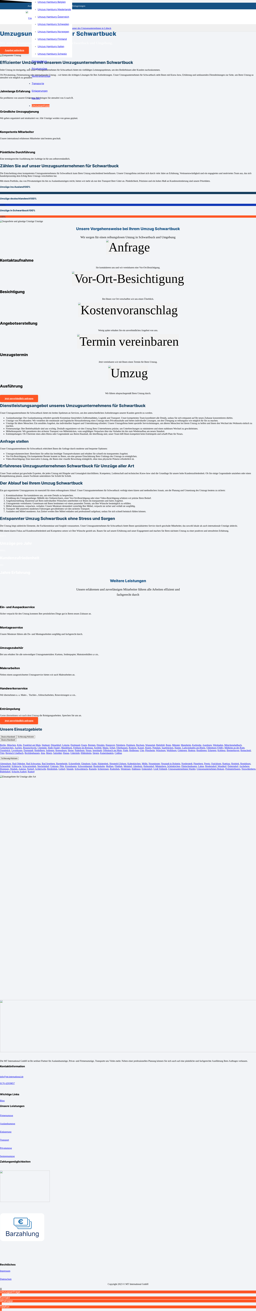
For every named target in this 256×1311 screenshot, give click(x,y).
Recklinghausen (32, 753)
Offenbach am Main (112, 750)
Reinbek (235, 763)
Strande (69, 769)
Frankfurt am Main (32, 745)
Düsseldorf (56, 745)
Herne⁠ (71, 750)
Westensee (126, 769)
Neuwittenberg (248, 769)
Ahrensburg (5, 763)
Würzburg (160, 750)
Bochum (140, 745)
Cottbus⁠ (118, 753)
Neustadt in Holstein (170, 763)
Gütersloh (75, 753)
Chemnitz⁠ (42, 747)
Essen (84, 745)
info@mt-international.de (11, 1076)
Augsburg (207, 745)
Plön (62, 766)
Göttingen (182, 750)
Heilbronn (134, 750)
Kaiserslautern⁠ (106, 753)
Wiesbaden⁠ (218, 745)
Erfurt (112, 747)
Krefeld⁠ (97, 747)
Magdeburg (66, 747)
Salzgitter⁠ (57, 753)
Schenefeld (5, 766)
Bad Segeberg (48, 763)
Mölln (144, 763)
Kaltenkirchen (134, 763)
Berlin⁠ (3, 745)
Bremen (91, 745)
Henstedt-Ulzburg (117, 763)
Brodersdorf (210, 766)
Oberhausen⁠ (122, 747)
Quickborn (216, 763)
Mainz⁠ (105, 747)
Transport (4, 1140)
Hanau (66, 753)
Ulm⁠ (142, 750)
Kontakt (5, 1297)
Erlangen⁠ (212, 750)
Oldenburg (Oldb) (214, 747)
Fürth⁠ (125, 750)
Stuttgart (46, 745)
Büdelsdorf (5, 771)
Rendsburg (245, 763)
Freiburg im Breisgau (83, 747)
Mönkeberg (160, 766)
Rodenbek (115, 769)
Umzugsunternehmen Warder (181, 769)
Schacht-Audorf (19, 771)
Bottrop (191, 750)
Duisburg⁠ (130, 745)
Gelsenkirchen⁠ (6, 747)
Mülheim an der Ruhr (234, 747)
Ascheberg (244, 766)
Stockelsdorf (43, 766)
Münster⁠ (176, 745)
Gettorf (62, 769)
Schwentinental (85, 766)
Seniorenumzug (7, 1156)
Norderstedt (186, 763)
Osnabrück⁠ (5, 750)
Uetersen (54, 766)
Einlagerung (5, 1132)
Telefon (4, 1306)
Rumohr (92, 769)
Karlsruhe (196, 745)
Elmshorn (85, 763)
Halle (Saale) (54, 747)
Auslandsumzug (7, 1123)
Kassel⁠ (141, 747)
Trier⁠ (2, 753)
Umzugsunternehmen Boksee (210, 769)
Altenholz (137, 766)
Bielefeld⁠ (160, 745)
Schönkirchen (173, 766)
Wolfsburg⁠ (171, 750)
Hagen (148, 747)
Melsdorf (128, 766)
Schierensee (103, 769)
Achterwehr (40, 769)
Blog (2, 1100)
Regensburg (61, 750)
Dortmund (75, 745)
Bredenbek (52, 769)
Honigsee (4, 769)
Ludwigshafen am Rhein (193, 747)
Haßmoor (136, 769)
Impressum (5, 1271)
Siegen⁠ (96, 753)
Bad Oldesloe (18, 763)
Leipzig (65, 745)
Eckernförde (74, 763)
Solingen (50, 750)
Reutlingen (201, 750)
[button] (1, 1289)
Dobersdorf (233, 766)
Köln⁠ (19, 745)
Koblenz (221, 750)
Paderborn (79, 750)
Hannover (110, 745)
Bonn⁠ (168, 745)
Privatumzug (6, 1148)
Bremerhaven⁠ (233, 750)
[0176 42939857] (128, 1080)
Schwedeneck (81, 769)
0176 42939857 (7, 1083)
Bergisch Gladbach (14, 753)
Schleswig (16, 766)
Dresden (100, 745)
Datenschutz (6, 1279)
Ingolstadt (97, 750)
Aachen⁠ (18, 747)
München (11, 745)
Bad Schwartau (33, 763)
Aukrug (22, 769)
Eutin (94, 763)
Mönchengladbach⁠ (233, 745)
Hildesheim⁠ (86, 753)
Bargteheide (61, 763)
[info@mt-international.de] (128, 1073)
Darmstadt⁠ (28, 750)
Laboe (201, 766)
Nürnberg (120, 745)
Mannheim (186, 745)
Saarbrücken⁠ (167, 747)
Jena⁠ (43, 753)
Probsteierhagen (232, 769)
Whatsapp (6, 1300)
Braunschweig (29, 747)
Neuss (88, 750)
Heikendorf (148, 766)
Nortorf (30, 769)
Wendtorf (221, 766)
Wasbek (13, 769)
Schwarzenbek (29, 766)
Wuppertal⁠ (150, 745)
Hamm (178, 747)
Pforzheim (150, 750)
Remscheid (245, 750)
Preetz (207, 763)
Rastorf (31, 771)
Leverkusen (16, 750)
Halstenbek (103, 763)
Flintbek (118, 766)
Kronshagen (71, 766)
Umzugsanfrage (10, 1291)
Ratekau (226, 763)
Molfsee (109, 766)
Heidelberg (39, 750)
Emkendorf (147, 769)
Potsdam (156, 747)
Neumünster (154, 763)
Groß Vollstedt (160, 769)
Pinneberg (198, 763)
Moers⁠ (49, 753)
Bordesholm (99, 766)
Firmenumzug (6, 1115)
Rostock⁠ (132, 747)
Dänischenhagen (189, 766)
